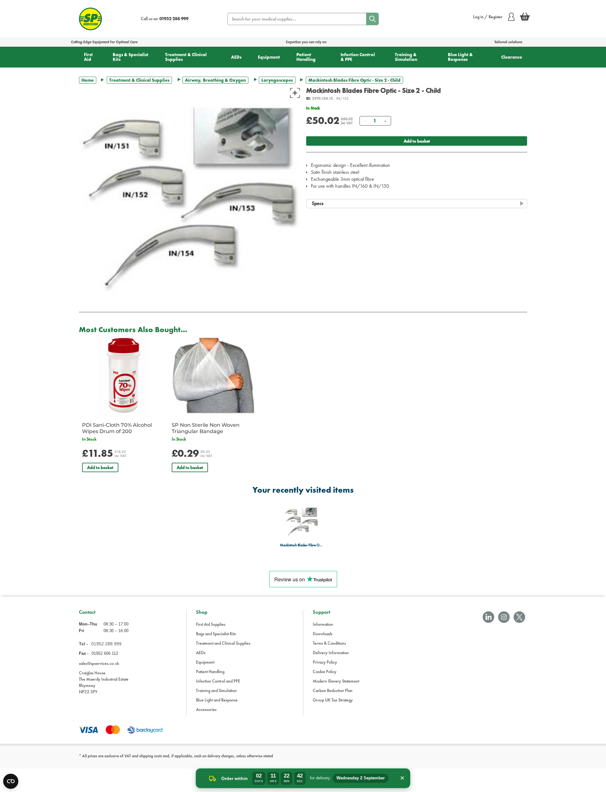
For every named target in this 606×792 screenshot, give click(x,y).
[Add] (385, 120)
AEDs (236, 57)
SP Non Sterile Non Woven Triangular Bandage (206, 428)
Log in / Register (487, 17)
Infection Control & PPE (358, 57)
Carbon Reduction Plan (333, 690)
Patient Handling (306, 57)
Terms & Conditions (329, 643)
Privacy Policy (325, 662)
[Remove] (364, 120)
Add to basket (417, 141)
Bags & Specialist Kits (130, 57)
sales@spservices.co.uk (99, 663)
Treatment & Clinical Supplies (186, 57)
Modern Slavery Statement (336, 681)
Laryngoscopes (277, 80)
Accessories (206, 709)
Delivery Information (331, 652)
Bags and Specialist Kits (216, 634)
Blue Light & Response (460, 57)
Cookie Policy (324, 671)
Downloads (322, 634)
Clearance (511, 57)
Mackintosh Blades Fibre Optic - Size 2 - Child (301, 545)
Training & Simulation (406, 57)
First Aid (88, 57)
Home (87, 80)
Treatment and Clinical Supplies (223, 643)
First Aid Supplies (210, 624)
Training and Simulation (216, 690)
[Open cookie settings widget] (10, 781)
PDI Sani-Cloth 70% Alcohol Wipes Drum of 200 (117, 428)
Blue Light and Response (217, 700)
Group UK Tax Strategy (333, 700)
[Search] (372, 19)
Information (323, 624)
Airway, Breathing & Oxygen (215, 80)
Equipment (269, 57)
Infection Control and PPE (218, 681)
